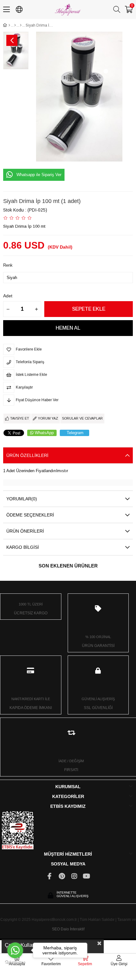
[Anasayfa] (9, 25)
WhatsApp (44, 432)
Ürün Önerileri (25, 531)
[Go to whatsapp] (15, 950)
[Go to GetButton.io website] (15, 962)
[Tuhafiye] (15, 25)
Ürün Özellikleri (27, 455)
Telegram (75, 432)
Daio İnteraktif (72, 929)
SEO (56, 929)
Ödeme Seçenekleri (30, 514)
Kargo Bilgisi (22, 547)
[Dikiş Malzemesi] (21, 25)
